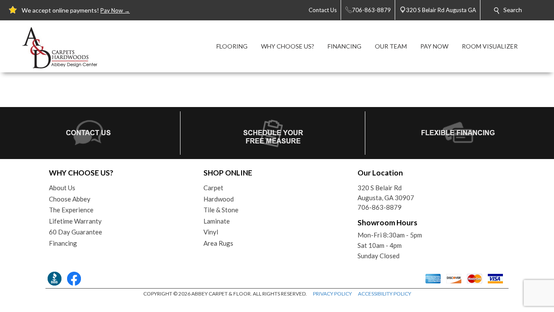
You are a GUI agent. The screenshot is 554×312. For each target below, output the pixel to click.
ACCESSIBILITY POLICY (384, 293)
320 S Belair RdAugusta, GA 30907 (386, 193)
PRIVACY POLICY (332, 293)
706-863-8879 (380, 207)
